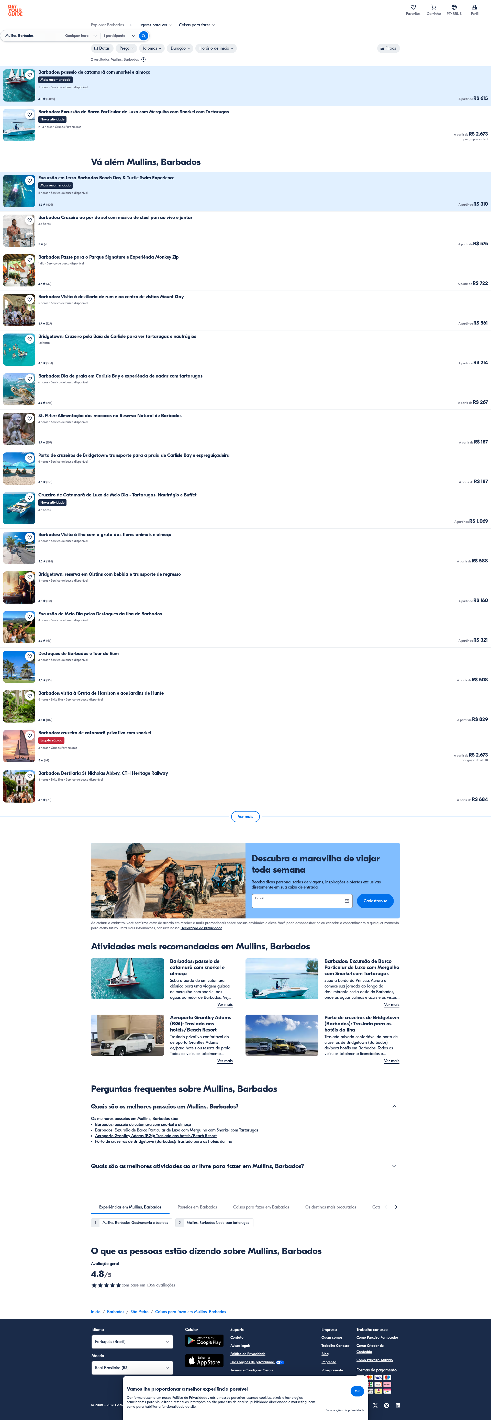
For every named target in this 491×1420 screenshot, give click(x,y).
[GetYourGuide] (15, 10)
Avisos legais (240, 1346)
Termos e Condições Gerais (251, 1370)
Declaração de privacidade (201, 928)
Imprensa (328, 1362)
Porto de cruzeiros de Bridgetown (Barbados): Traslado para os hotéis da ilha (163, 1141)
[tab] (130, 1207)
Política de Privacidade (247, 1354)
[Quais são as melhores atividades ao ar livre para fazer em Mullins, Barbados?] (394, 1166)
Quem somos (331, 1337)
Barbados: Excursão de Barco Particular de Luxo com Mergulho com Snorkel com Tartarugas (176, 1130)
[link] (245, 86)
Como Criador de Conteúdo (370, 1349)
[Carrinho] (434, 7)
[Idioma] (454, 7)
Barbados (115, 1312)
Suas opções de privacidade (252, 1362)
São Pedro (140, 1312)
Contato (236, 1337)
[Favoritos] (413, 7)
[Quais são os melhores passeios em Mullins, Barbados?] (394, 1106)
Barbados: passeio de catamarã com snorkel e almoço (143, 1124)
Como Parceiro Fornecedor (377, 1337)
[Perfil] (475, 7)
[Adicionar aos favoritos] (29, 75)
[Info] (143, 59)
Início (96, 1312)
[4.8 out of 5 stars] (106, 1285)
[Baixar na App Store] (204, 1361)
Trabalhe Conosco (335, 1346)
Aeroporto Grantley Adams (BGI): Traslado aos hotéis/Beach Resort (156, 1136)
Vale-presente (332, 1370)
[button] (245, 86)
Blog (325, 1354)
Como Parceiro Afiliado (374, 1360)
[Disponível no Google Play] (204, 1341)
